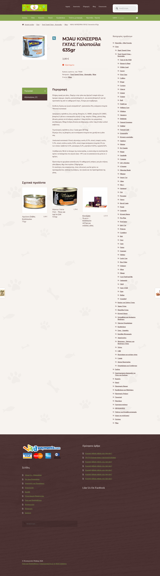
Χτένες (120, 347)
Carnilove (123, 232)
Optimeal (123, 188)
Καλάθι (27, 492)
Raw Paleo (123, 262)
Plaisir (122, 152)
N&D (122, 284)
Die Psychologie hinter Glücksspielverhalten (100, 457)
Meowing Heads (125, 170)
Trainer (122, 97)
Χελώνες (118, 419)
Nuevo (122, 199)
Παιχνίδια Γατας (123, 310)
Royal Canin (124, 203)
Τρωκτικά (118, 397)
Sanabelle (123, 155)
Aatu (121, 244)
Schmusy (123, 266)
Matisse (122, 144)
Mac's (122, 185)
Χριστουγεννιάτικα (121, 404)
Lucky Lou (123, 258)
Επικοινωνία (102, 6)
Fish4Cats (123, 104)
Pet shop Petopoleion (32, 479)
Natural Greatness (126, 122)
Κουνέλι (41, 18)
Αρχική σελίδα (29, 24)
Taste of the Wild (125, 60)
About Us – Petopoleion (33, 475)
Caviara (122, 85)
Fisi (121, 192)
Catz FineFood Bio (126, 277)
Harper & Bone (125, 63)
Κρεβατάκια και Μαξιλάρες (124, 390)
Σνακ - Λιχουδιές (123, 330)
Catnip (120, 358)
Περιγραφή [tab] (28, 91)
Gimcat (122, 89)
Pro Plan (123, 218)
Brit (121, 236)
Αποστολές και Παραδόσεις (34, 483)
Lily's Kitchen (124, 163)
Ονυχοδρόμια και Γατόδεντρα (127, 366)
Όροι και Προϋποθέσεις (33, 500)
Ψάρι (116, 423)
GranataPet (124, 133)
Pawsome (123, 196)
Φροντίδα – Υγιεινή (93, 18)
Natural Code (124, 130)
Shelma (122, 255)
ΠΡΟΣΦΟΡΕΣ (120, 408)
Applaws (123, 141)
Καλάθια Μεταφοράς (125, 334)
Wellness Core (124, 107)
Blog (94, 6)
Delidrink (123, 119)
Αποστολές (76, 6)
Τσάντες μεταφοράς (75, 18)
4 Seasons (123, 166)
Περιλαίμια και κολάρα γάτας (127, 354)
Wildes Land (124, 67)
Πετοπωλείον (29, 504)
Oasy (121, 240)
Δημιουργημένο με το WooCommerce (53, 564)
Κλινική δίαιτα (125, 214)
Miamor (122, 174)
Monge (122, 273)
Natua (122, 247)
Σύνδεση (28, 513)
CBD (119, 351)
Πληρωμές (86, 6)
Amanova (123, 115)
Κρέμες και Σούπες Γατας (126, 302)
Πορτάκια (118, 401)
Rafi (121, 100)
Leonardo (123, 210)
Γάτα (33, 18)
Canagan (123, 159)
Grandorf (123, 299)
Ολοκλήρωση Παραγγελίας (34, 496)
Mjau (66, 24)
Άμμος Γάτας (122, 306)
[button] (54, 38)
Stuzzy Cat (123, 177)
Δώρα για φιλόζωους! (122, 415)
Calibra (122, 78)
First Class (123, 74)
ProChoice (123, 222)
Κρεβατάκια (60, 18)
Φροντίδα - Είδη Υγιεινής (123, 43)
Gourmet (123, 251)
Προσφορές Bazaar (121, 386)
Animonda (123, 280)
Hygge (122, 82)
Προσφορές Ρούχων (121, 393)
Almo (122, 181)
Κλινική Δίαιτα (122, 313)
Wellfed (122, 126)
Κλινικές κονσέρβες (126, 137)
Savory (122, 71)
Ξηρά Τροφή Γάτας (124, 50)
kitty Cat (123, 225)
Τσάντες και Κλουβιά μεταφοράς (126, 412)
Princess (122, 229)
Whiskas (123, 111)
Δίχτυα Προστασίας (124, 362)
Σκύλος (24, 18)
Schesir (122, 93)
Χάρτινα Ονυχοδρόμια (125, 323)
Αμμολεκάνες (122, 338)
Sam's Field (124, 288)
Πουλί (50, 18)
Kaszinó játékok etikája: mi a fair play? (98, 453)
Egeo (121, 291)
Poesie (122, 207)
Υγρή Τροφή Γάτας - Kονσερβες (52, 24)
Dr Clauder (124, 148)
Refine (122, 295)
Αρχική (67, 6)
